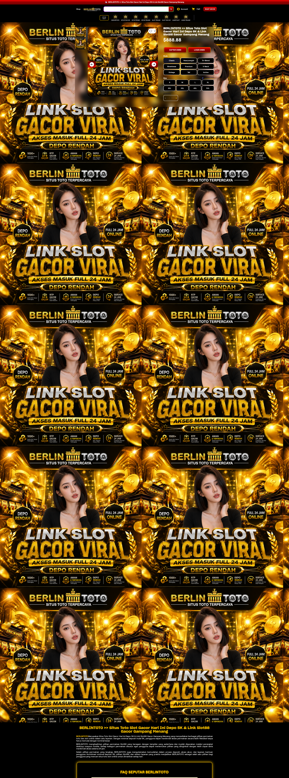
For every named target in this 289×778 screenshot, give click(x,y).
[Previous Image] (92, 64)
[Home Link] (92, 9)
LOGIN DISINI (199, 50)
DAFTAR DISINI (175, 50)
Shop (78, 9)
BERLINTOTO (82, 736)
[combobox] (136, 9)
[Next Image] (154, 64)
